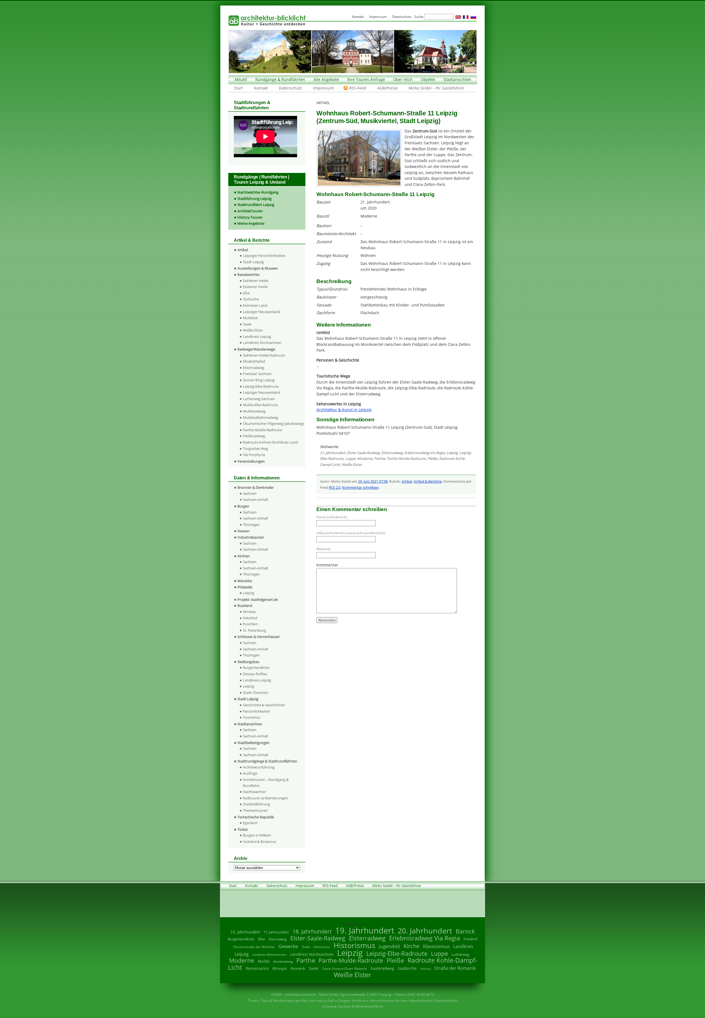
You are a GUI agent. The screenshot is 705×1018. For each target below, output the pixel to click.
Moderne (364, 458)
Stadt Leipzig (253, 261)
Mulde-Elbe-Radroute (260, 404)
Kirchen (243, 555)
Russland (244, 605)
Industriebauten (250, 537)
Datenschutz (290, 88)
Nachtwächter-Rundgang (257, 192)
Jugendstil (389, 946)
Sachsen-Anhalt (255, 499)
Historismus (354, 945)
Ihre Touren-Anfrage (366, 79)
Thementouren (255, 810)
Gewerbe (288, 946)
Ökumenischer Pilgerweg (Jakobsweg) (273, 423)
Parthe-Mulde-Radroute (406, 458)
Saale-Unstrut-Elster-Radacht (344, 968)
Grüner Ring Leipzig (259, 380)
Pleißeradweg (254, 435)
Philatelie (244, 587)
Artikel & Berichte (428, 481)
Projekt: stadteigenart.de (257, 599)
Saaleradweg (382, 968)
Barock (465, 931)
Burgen (243, 506)
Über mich (403, 79)
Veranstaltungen (251, 461)
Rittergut (279, 968)
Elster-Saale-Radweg (363, 452)
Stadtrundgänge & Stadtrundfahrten (267, 761)
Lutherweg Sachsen (259, 398)
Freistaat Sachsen (257, 373)
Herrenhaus (321, 947)
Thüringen (251, 524)
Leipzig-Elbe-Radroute (261, 386)
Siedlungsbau (248, 661)
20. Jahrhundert (425, 930)
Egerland (250, 822)
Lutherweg (460, 954)
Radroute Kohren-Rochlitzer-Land (270, 442)
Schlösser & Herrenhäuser (258, 636)
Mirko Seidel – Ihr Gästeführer (436, 88)
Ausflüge (250, 773)
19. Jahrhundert (364, 930)
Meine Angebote (250, 223)
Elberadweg (278, 939)
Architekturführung (259, 767)
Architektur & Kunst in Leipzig (344, 409)
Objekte (428, 79)
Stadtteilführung (256, 804)
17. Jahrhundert (276, 932)
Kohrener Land (255, 305)
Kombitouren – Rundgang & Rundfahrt (266, 782)
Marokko (244, 580)
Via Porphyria (254, 454)
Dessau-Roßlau (255, 673)
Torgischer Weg (255, 448)
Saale (247, 324)
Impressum (323, 88)
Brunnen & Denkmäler (255, 487)
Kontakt (261, 88)
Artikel (407, 481)
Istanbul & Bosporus (259, 841)
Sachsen (249, 493)
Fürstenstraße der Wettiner (254, 947)
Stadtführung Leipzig (254, 198)
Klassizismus (436, 946)
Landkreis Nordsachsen (262, 342)
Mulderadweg (254, 411)
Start (238, 88)
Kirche (411, 946)
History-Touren (249, 217)
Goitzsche (251, 299)
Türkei (242, 829)
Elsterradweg (392, 452)
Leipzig (452, 452)
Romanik (298, 968)
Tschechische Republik (255, 817)
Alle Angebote (326, 79)
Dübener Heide (255, 286)
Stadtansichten (457, 79)
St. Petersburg (254, 630)
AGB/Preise (387, 88)
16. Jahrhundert (245, 932)
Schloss (425, 969)
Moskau (249, 611)
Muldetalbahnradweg (260, 417)
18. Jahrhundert (312, 931)
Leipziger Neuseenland (261, 311)
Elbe (246, 293)
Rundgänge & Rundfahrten (280, 79)
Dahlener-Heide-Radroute (264, 355)
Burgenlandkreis (256, 667)
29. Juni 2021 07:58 (372, 481)
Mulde (264, 961)
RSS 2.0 (334, 487)
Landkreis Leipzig (257, 336)
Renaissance (257, 968)
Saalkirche (407, 968)
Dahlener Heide (255, 280)
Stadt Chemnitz (255, 692)
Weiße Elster (352, 464)
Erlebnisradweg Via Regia (424, 452)
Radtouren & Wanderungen (265, 798)
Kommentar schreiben (360, 487)
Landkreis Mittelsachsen (269, 954)
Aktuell (240, 79)
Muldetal (250, 317)
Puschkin (250, 623)
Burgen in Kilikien (257, 835)
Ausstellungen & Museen (257, 268)
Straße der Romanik (455, 968)
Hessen (243, 530)
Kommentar (327, 565)
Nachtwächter (254, 791)
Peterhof (250, 617)
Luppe (350, 458)
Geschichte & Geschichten (264, 704)
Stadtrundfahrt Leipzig (255, 204)
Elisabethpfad (254, 361)
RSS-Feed (357, 88)
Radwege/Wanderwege (256, 349)
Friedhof (470, 938)
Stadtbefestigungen (253, 742)
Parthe (379, 458)
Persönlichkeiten (256, 711)
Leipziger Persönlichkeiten (264, 255)
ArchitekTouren (250, 210)
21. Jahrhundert (332, 452)
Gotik (306, 946)
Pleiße (432, 458)
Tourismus (251, 717)
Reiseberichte (248, 274)
